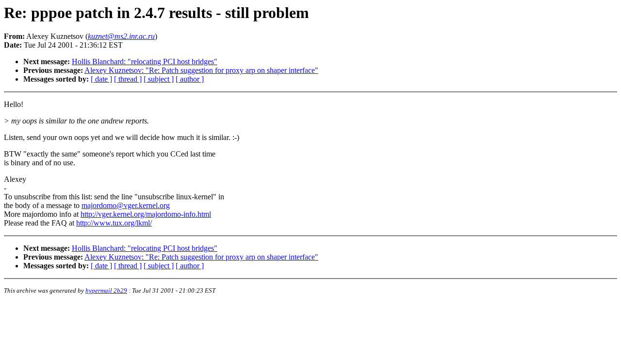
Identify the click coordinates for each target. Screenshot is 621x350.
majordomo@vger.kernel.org (126, 205)
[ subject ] (159, 79)
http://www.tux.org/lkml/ (114, 223)
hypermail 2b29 (106, 290)
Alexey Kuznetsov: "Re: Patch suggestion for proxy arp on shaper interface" (201, 70)
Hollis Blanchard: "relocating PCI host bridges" (144, 61)
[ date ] (101, 79)
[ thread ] (128, 79)
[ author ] (190, 79)
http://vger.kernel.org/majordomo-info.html (146, 214)
